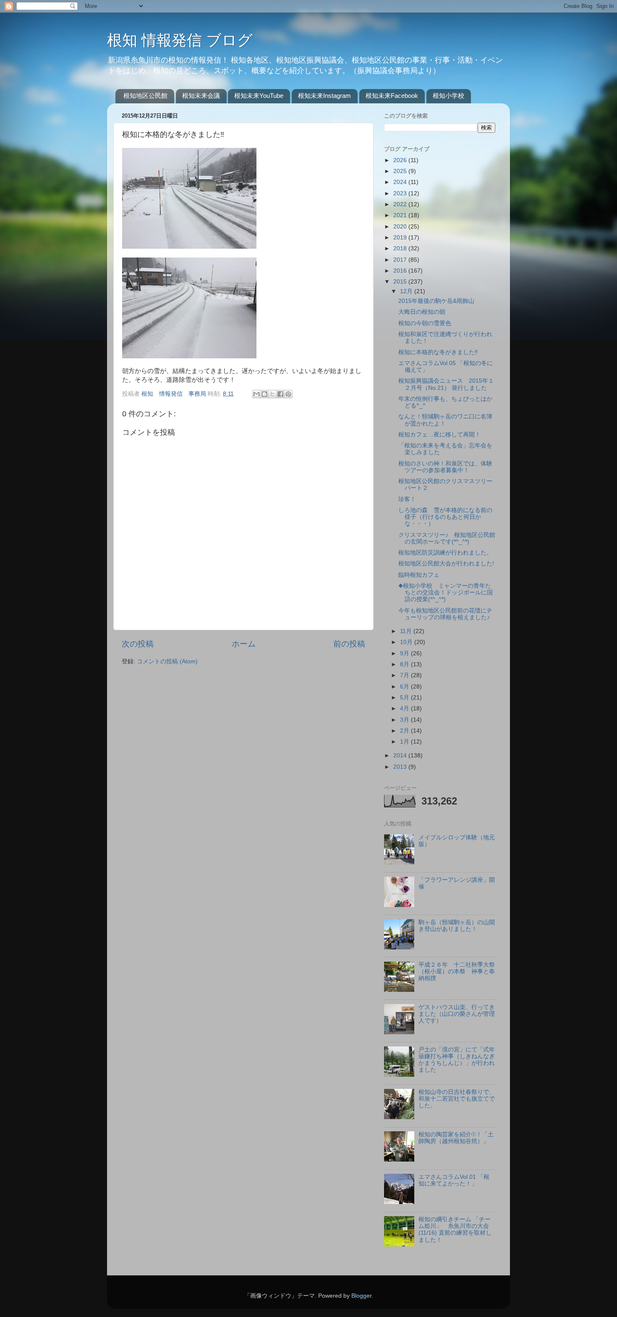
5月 (405, 697)
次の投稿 (138, 643)
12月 (407, 291)
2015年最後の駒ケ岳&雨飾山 (436, 301)
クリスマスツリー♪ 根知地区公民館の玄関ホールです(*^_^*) (446, 538)
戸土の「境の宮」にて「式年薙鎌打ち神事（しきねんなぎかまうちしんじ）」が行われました (456, 1059)
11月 (406, 631)
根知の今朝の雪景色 (424, 323)
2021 (400, 215)
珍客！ (407, 499)
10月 (407, 642)
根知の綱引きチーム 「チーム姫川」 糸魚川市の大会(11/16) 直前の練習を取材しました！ (455, 1229)
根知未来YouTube (258, 95)
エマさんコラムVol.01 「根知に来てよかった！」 (453, 1180)
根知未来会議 (201, 95)
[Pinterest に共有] (288, 394)
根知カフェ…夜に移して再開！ (439, 434)
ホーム (244, 643)
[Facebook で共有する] (280, 394)
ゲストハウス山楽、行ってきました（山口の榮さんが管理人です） (456, 1014)
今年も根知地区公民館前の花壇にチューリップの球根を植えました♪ (445, 613)
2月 (405, 731)
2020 (400, 226)
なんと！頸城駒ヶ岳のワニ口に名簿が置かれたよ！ (445, 419)
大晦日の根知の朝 (421, 312)
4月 (405, 708)
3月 (405, 720)
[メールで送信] (256, 394)
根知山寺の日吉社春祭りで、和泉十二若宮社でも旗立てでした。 (456, 1099)
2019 (400, 237)
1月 (405, 742)
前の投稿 (349, 643)
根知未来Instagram (324, 95)
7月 (405, 675)
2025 (400, 171)
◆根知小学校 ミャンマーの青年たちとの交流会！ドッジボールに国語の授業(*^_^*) (445, 592)
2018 (400, 248)
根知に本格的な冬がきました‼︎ (438, 352)
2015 (400, 282)
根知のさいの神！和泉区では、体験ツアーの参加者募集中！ (445, 466)
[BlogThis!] (264, 394)
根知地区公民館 (145, 95)
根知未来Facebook (392, 95)
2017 (400, 260)
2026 (400, 160)
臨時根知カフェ (418, 575)
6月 (405, 686)
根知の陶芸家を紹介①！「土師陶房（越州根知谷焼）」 (456, 1137)
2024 (400, 182)
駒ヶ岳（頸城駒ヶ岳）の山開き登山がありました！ (456, 925)
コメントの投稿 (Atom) (167, 661)
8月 (405, 664)
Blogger (361, 1296)
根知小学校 (448, 95)
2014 (400, 755)
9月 (405, 653)
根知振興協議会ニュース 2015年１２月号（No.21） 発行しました (446, 384)
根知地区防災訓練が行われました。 (445, 552)
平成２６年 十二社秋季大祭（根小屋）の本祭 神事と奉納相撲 (456, 971)
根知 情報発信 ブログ (180, 40)
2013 (400, 767)
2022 (400, 204)
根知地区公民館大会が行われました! (446, 563)
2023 (400, 193)
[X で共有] (272, 394)
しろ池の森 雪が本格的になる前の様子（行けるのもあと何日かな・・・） (445, 517)
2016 (400, 271)
